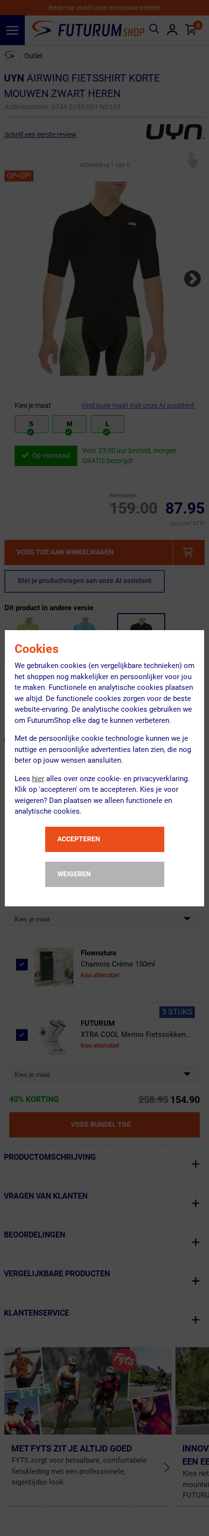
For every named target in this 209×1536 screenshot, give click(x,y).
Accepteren (78, 839)
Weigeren (74, 874)
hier (38, 778)
